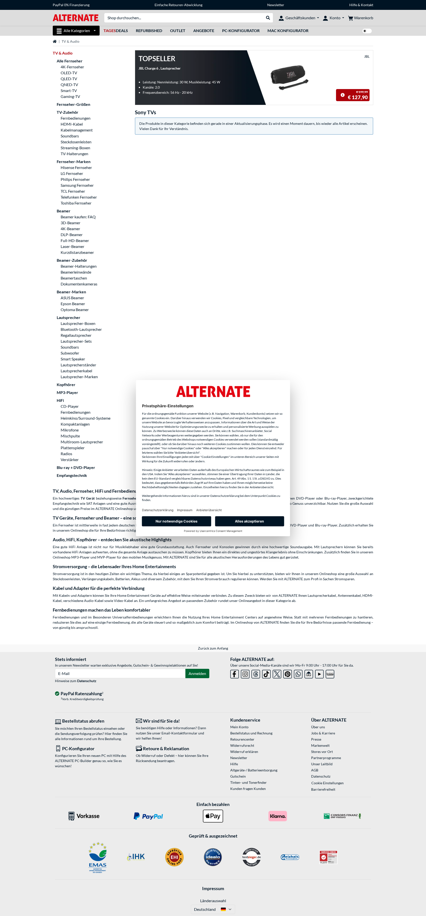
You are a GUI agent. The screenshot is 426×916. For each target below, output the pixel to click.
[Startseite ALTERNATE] (75, 17)
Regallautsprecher (76, 335)
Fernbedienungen (75, 118)
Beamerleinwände (76, 272)
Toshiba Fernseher (76, 203)
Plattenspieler (73, 447)
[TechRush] (308, 673)
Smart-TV (69, 90)
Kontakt (367, 5)
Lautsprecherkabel (76, 370)
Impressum (213, 888)
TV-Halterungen (74, 153)
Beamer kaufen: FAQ (78, 216)
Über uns (318, 727)
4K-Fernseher (72, 66)
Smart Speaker (73, 358)
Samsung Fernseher (77, 185)
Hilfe (353, 5)
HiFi (60, 400)
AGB (314, 770)
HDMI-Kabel (72, 124)
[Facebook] (234, 673)
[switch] (367, 31)
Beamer (64, 210)
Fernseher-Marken (73, 161)
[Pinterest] (287, 673)
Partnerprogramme (326, 758)
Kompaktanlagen (75, 424)
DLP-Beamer (72, 234)
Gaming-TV (70, 96)
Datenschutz (86, 681)
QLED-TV (69, 78)
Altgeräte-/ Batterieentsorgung (253, 770)
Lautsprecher (68, 317)
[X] (277, 673)
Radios (66, 453)
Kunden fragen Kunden (248, 788)
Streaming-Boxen (75, 147)
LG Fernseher (72, 173)
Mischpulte (70, 435)
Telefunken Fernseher (79, 197)
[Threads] (255, 673)
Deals (116, 30)
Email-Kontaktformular (179, 733)
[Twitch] (330, 673)
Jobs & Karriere (323, 733)
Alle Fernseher (70, 60)
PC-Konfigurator (241, 30)
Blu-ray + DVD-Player (76, 467)
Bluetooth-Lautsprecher (81, 329)
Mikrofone (70, 430)
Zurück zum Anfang (213, 648)
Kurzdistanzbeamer (77, 252)
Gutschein (238, 776)
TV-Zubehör (67, 112)
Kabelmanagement (77, 130)
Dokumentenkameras (79, 283)
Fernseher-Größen (73, 104)
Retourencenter (242, 739)
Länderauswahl (213, 900)
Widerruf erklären (244, 751)
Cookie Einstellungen (327, 783)
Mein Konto (239, 727)
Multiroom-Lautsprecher (82, 441)
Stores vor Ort (322, 751)
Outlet (177, 30)
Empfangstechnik (72, 475)
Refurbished (149, 30)
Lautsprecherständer (78, 364)
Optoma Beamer (75, 309)
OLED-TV (69, 72)
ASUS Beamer (72, 297)
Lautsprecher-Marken (79, 376)
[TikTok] (266, 673)
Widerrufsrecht (242, 745)
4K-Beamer (70, 228)
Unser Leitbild (322, 764)
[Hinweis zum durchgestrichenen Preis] (342, 95)
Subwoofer (70, 353)
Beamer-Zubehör (72, 260)
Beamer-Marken (71, 291)
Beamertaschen (74, 278)
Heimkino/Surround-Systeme (85, 418)
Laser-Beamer (72, 246)
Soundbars (70, 135)
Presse (316, 739)
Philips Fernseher (75, 179)
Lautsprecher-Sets (76, 341)
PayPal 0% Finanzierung (71, 5)
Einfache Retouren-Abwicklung (178, 5)
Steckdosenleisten (76, 141)
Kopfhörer (66, 384)
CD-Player (70, 406)
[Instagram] (245, 673)
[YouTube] (319, 673)
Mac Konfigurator (287, 30)
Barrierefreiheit (323, 789)
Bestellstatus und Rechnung (251, 733)
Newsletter (275, 5)
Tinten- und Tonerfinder (248, 782)
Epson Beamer (73, 303)
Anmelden (197, 673)
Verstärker (70, 459)
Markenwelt (320, 745)
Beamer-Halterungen (79, 266)
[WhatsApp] (298, 673)
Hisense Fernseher (76, 167)
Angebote (203, 30)
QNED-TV (69, 84)
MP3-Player (67, 392)
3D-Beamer (70, 222)
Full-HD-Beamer (75, 240)
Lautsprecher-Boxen (78, 323)
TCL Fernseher (73, 191)
